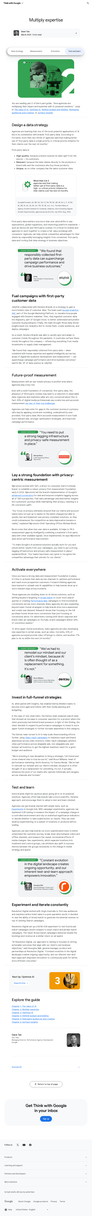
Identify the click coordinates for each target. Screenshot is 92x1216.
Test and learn (74, 51)
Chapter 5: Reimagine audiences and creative (33, 1019)
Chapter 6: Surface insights (25, 1022)
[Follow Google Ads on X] (17, 1145)
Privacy (54, 1201)
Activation (55, 51)
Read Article (19, 983)
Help (10, 1210)
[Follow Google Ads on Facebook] (30, 1145)
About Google (24, 1201)
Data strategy (17, 51)
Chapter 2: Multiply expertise (25, 1009)
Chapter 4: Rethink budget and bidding (30, 1016)
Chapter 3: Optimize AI (22, 1012)
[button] (76, 33)
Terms (62, 1201)
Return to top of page (48, 1084)
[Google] (8, 1201)
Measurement (36, 51)
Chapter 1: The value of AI (24, 1006)
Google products (40, 1201)
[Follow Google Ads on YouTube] (24, 1145)
